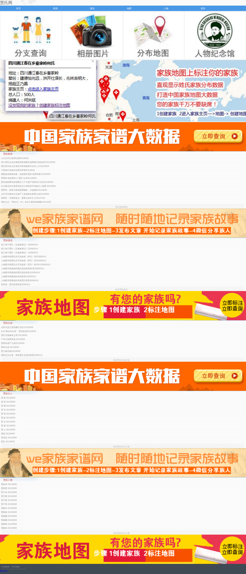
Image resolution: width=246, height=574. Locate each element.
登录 (203, 8)
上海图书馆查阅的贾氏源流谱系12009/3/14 (20, 272)
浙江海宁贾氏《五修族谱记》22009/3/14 (19, 249)
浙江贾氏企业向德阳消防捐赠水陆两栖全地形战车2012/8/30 (28, 162)
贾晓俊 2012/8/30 (9, 512)
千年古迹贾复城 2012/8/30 (13, 339)
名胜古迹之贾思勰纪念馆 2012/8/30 (17, 327)
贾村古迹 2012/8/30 (10, 347)
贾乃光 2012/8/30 (9, 492)
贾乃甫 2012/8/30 (9, 496)
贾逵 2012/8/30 (8, 434)
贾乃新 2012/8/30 (9, 500)
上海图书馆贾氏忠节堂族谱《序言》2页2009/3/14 (23, 260)
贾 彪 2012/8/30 (8, 426)
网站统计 (4, 571)
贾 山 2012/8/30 (8, 430)
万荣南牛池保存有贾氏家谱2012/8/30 (18, 170)
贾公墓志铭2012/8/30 (10, 351)
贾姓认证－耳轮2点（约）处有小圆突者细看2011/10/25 (26, 202)
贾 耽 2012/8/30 (8, 402)
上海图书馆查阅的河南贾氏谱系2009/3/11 (20, 280)
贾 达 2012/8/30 (8, 422)
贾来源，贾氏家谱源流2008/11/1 (15, 284)
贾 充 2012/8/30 (8, 410)
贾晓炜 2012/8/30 (9, 528)
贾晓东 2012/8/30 (9, 508)
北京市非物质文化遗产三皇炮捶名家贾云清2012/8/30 (25, 194)
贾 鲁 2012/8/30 (8, 398)
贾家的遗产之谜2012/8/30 (12, 343)
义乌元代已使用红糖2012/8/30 (15, 158)
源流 (92, 8)
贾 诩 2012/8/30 (8, 414)
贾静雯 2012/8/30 (9, 488)
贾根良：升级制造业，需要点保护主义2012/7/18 (23, 198)
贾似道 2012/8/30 (9, 437)
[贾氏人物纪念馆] (215, 35)
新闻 (55, 8)
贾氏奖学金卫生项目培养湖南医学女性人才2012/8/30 (25, 166)
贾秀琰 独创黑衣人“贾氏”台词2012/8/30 (19, 178)
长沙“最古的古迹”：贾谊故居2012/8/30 (18, 331)
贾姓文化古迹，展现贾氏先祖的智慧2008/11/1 (22, 355)
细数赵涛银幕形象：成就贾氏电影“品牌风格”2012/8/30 (25, 174)
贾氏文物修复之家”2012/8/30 (14, 335)
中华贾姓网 (5, 567)
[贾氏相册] (92, 35)
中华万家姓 (16, 567)
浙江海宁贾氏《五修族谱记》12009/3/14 (19, 253)
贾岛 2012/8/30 (8, 441)
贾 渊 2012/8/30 (8, 406)
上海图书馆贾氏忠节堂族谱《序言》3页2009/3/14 (23, 257)
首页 (18, 8)
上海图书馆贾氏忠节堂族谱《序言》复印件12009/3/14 (25, 264)
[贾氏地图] (154, 35)
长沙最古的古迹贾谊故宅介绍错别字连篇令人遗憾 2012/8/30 (28, 186)
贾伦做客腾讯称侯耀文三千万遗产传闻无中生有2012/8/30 (27, 182)
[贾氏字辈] (31, 35)
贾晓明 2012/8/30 (9, 524)
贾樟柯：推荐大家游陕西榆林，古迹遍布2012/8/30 (24, 190)
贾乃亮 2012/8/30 (9, 504)
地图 (129, 8)
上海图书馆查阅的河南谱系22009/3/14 (18, 276)
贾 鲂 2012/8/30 (8, 418)
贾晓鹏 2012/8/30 (9, 516)
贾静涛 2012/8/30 (9, 484)
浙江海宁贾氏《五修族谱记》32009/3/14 (19, 245)
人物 (166, 8)
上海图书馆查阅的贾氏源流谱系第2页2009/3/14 (22, 268)
